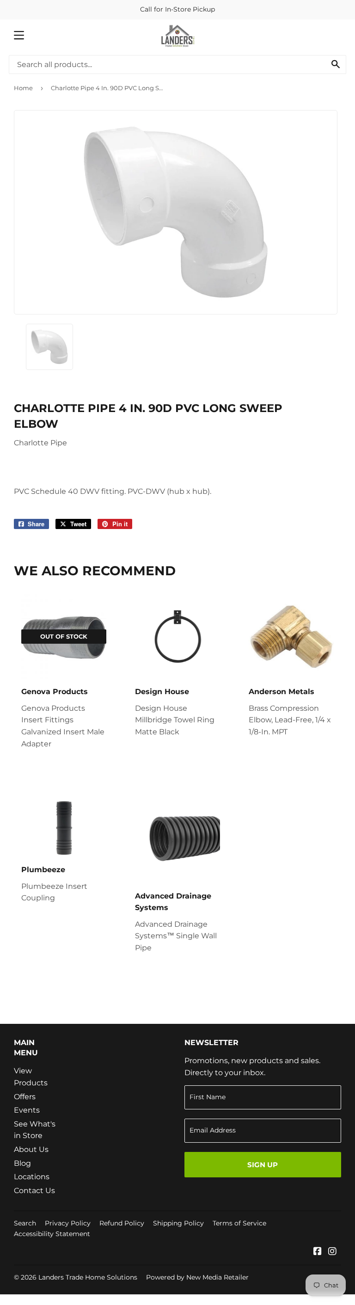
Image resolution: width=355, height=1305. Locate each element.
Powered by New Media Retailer (197, 1277)
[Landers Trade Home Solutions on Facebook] (317, 1252)
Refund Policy (121, 1223)
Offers (25, 1096)
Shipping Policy (178, 1223)
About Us (31, 1149)
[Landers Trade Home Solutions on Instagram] (332, 1252)
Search (25, 1223)
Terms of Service (239, 1223)
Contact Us (34, 1190)
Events (27, 1110)
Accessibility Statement (52, 1233)
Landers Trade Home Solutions (87, 1277)
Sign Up (262, 1164)
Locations (31, 1176)
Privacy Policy (68, 1223)
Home (23, 88)
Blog (22, 1163)
